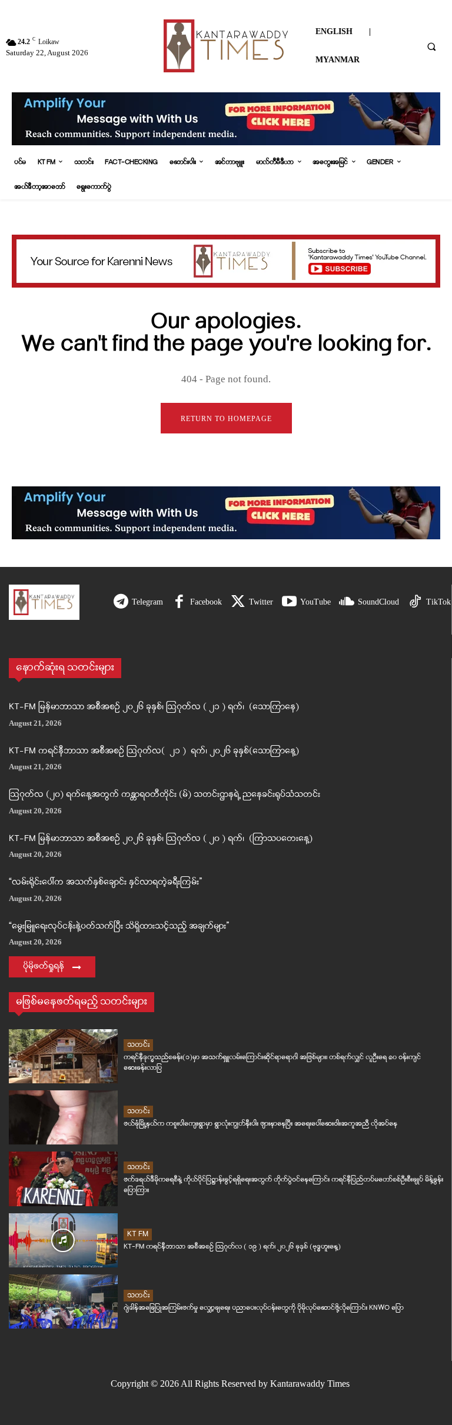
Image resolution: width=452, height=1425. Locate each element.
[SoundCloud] (347, 602)
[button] (431, 46)
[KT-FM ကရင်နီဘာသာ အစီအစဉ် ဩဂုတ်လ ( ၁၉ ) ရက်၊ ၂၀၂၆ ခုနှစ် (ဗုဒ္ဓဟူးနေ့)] (63, 1240)
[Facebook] (179, 602)
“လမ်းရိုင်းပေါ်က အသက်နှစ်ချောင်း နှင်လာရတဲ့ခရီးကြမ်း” (105, 882)
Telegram (147, 602)
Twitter (261, 602)
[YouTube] (289, 602)
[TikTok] (415, 602)
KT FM (137, 1234)
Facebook (206, 602)
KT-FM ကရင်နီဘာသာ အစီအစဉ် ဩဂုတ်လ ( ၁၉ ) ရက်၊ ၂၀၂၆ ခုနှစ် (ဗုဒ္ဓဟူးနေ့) (232, 1247)
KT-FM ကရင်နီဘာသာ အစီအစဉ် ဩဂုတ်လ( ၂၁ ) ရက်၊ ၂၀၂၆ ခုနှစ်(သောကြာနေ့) (154, 751)
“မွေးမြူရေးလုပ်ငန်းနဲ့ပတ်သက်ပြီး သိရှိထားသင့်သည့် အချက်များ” (119, 926)
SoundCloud (378, 602)
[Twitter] (238, 602)
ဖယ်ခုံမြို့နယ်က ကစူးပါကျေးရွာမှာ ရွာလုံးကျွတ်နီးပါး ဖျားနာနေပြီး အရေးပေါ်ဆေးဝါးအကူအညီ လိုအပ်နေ (260, 1124)
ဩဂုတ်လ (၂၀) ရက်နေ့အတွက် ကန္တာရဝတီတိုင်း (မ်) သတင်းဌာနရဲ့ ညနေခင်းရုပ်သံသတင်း (164, 795)
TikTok (438, 602)
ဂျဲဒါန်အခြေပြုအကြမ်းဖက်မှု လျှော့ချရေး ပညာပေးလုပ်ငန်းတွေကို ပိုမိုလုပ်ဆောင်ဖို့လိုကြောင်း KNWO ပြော (264, 1308)
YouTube (315, 602)
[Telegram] (121, 602)
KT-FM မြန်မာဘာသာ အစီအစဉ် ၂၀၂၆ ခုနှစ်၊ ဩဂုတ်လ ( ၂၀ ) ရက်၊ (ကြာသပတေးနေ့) (161, 839)
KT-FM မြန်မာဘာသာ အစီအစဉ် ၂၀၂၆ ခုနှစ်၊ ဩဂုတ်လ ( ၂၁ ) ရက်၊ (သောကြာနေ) (154, 707)
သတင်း (138, 1044)
